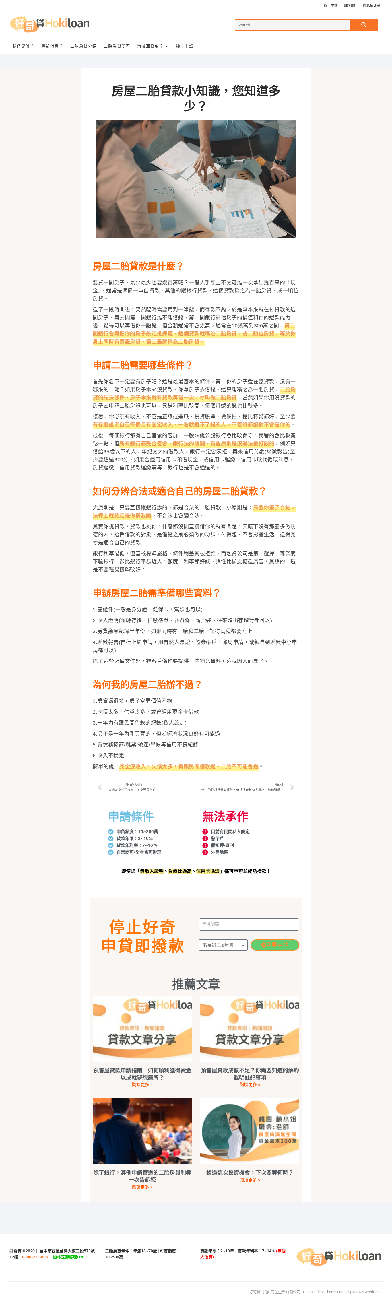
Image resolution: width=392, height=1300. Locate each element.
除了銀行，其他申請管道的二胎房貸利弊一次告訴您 (142, 1176)
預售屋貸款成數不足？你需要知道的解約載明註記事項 (250, 1074)
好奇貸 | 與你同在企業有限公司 (274, 1292)
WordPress (373, 1292)
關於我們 (350, 6)
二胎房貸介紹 (83, 46)
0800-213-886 (35, 1257)
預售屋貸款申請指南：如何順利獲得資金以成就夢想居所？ (142, 1074)
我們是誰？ (23, 46)
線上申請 (331, 6)
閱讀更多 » (142, 1084)
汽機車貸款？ (150, 46)
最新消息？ (52, 46)
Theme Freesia (337, 1292)
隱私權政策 (371, 6)
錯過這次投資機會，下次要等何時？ (250, 1172)
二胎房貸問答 (117, 46)
